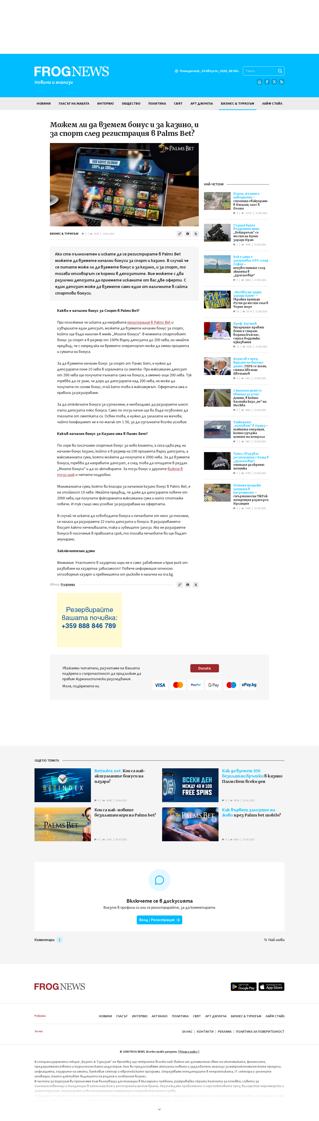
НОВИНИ (105, 1016)
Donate (204, 668)
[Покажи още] (159, 1109)
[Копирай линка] (180, 234)
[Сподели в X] (196, 234)
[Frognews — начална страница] (60, 986)
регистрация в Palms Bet (149, 322)
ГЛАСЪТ (122, 1016)
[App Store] (271, 986)
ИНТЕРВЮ (139, 1016)
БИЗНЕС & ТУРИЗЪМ (64, 234)
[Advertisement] (159, 27)
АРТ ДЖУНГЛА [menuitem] (202, 103)
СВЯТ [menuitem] (178, 103)
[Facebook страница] (267, 82)
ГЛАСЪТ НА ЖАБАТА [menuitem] (74, 103)
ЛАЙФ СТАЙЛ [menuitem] (272, 103)
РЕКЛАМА (225, 1031)
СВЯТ (197, 1016)
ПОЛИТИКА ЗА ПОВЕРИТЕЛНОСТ (260, 1031)
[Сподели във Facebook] (188, 234)
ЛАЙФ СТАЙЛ (275, 1016)
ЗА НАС (187, 1031)
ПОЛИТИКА (180, 1016)
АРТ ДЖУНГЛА (216, 1016)
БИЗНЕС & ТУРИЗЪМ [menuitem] (237, 103)
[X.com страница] (274, 82)
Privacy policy (189, 1052)
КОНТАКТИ (205, 1031)
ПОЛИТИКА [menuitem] (157, 103)
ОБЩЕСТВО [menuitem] (131, 103)
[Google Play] (244, 986)
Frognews (68, 584)
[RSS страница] (281, 82)
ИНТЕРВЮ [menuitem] (105, 103)
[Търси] (280, 70)
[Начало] (259, 82)
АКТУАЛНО (160, 1016)
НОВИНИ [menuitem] (44, 103)
